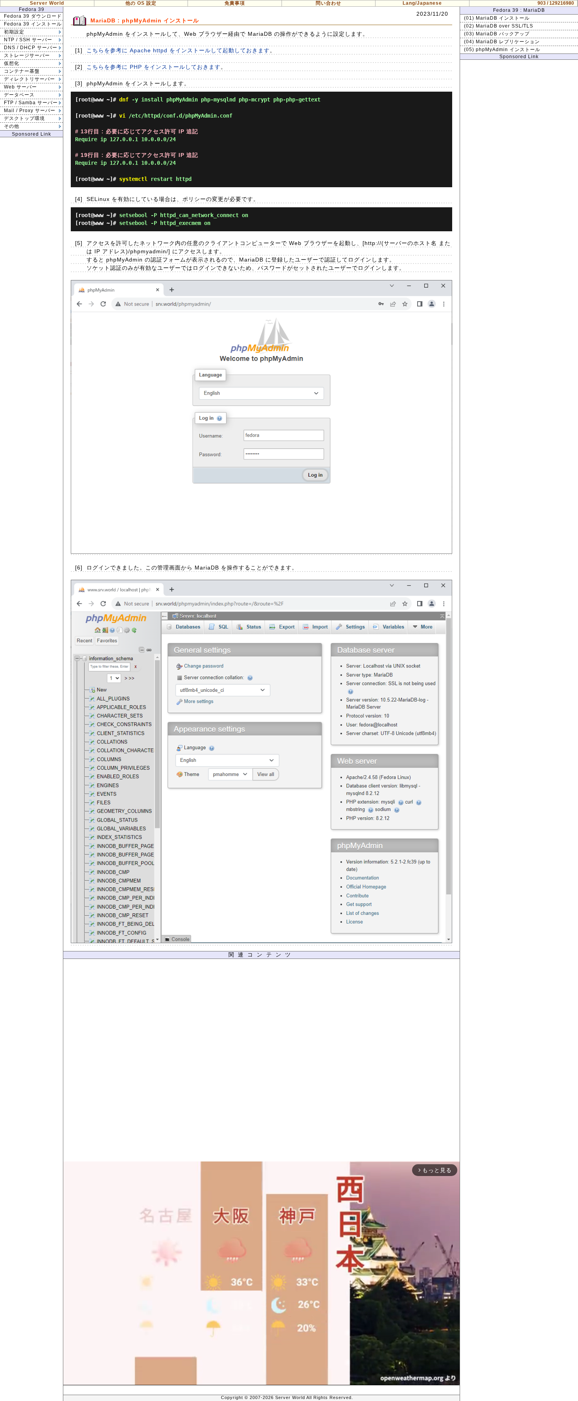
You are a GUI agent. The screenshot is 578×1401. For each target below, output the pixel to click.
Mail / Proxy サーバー (29, 110)
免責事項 (235, 3)
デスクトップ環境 (24, 118)
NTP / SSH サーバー (28, 39)
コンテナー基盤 (22, 71)
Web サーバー (20, 87)
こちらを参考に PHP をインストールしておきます (154, 67)
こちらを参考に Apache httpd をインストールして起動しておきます (178, 50)
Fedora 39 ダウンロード (33, 16)
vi (122, 115)
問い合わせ (328, 3)
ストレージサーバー (27, 55)
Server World (47, 3)
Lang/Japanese (422, 3)
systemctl (133, 179)
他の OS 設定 (140, 3)
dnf (124, 99)
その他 (11, 126)
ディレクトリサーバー (29, 79)
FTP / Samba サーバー (31, 102)
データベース (19, 94)
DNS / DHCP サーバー (30, 47)
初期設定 (14, 31)
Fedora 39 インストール (33, 24)
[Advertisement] (261, 1062)
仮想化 (11, 63)
